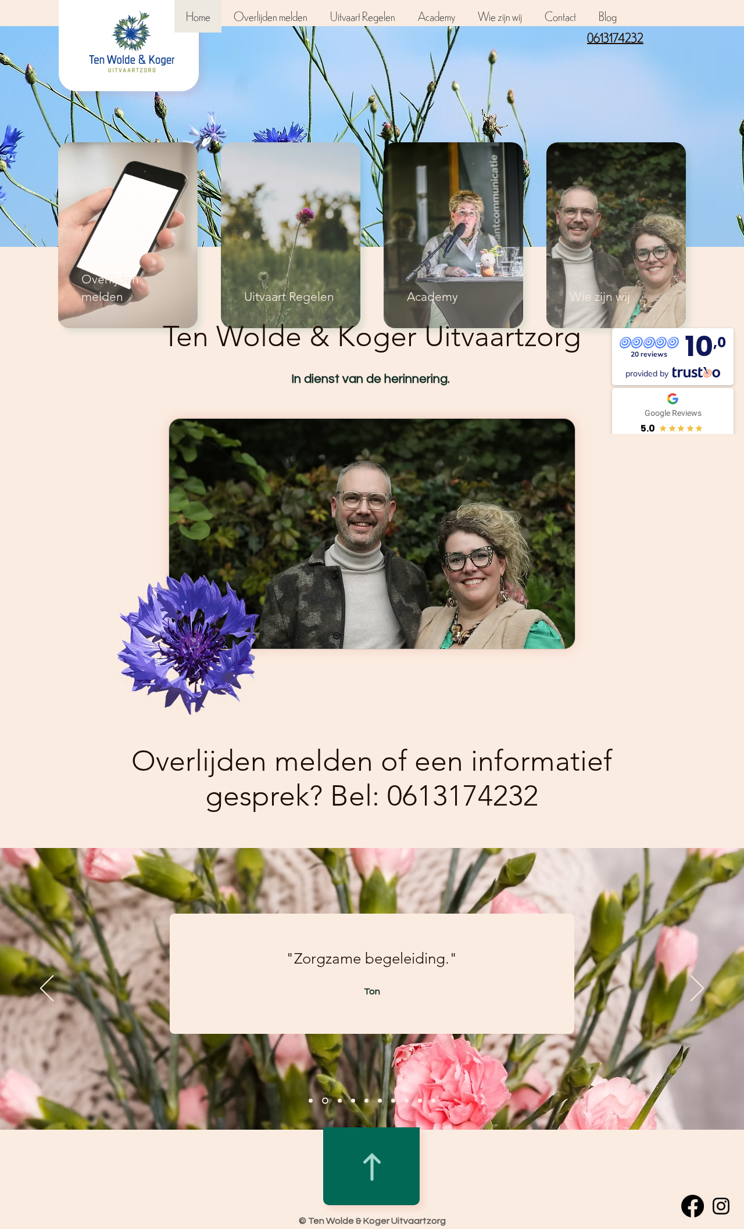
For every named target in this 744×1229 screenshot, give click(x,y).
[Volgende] (697, 989)
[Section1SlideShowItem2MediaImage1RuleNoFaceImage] (340, 1101)
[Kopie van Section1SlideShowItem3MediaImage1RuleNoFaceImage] (353, 1101)
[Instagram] (721, 1206)
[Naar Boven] (372, 1166)
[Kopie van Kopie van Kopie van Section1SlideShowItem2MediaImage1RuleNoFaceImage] (433, 1101)
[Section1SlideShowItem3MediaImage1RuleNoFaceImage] (325, 1101)
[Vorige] (46, 989)
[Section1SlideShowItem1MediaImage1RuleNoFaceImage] (311, 1101)
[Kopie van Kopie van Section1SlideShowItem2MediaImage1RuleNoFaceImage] (393, 1101)
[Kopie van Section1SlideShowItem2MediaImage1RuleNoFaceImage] (380, 1101)
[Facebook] (692, 1206)
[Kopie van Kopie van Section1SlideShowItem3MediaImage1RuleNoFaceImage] (366, 1101)
